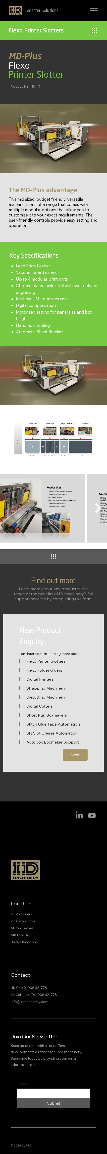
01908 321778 (35, 987)
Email (23, 1084)
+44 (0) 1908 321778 (40, 994)
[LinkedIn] (79, 815)
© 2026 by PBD (21, 1145)
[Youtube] (92, 815)
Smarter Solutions (42, 11)
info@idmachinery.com (30, 1001)
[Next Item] (98, 508)
